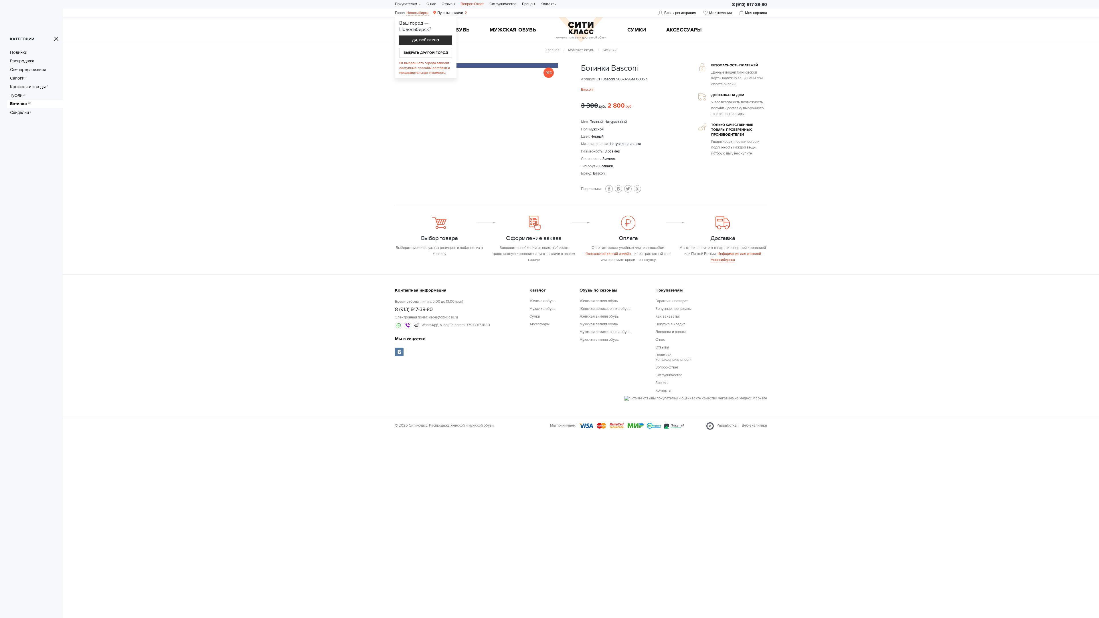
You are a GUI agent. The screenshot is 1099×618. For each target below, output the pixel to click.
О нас (431, 4)
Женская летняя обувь (599, 301)
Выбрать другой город (426, 53)
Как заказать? (667, 316)
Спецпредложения (28, 69)
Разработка (727, 425)
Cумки (636, 30)
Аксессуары (684, 30)
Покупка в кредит (670, 324)
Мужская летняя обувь (599, 324)
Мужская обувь (513, 30)
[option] (489, 65)
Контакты (548, 4)
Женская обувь (542, 301)
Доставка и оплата (670, 332)
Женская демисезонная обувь (605, 308)
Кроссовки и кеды (29, 86)
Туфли (17, 95)
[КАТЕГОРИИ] (56, 39)
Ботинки (20, 103)
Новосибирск (417, 13)
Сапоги (18, 78)
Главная (553, 50)
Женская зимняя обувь (599, 316)
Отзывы (448, 4)
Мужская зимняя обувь (599, 339)
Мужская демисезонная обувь (605, 332)
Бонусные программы (673, 308)
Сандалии (20, 112)
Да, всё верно (425, 40)
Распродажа (22, 61)
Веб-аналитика (754, 425)
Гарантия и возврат (671, 301)
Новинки (18, 52)
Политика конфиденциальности (673, 357)
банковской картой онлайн (608, 253)
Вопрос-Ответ (472, 4)
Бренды (528, 4)
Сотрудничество (502, 4)
